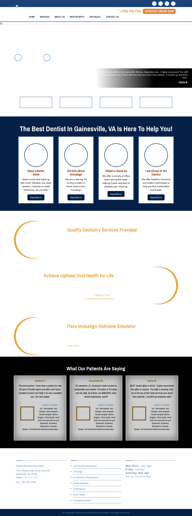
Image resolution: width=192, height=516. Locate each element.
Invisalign (78, 471)
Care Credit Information (85, 465)
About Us (60, 16)
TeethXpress (79, 489)
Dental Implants (81, 483)
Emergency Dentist (82, 500)
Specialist (95, 16)
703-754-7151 (31, 477)
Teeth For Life (101, 295)
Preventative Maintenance (86, 477)
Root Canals (79, 494)
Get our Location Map (138, 476)
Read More (36, 197)
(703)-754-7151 (131, 11)
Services (44, 16)
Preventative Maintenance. (99, 298)
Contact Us (112, 16)
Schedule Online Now (159, 11)
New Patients (77, 16)
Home (32, 16)
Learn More (73, 345)
